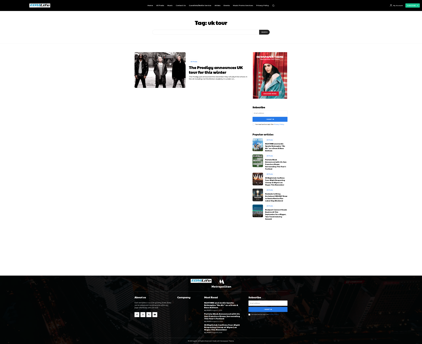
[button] (273, 5)
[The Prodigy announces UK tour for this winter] (160, 70)
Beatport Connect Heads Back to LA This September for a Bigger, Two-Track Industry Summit (276, 214)
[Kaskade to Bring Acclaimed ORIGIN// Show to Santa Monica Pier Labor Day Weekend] (258, 195)
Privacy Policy (279, 124)
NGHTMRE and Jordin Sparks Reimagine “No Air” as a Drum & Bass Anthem (275, 147)
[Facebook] (137, 314)
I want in (270, 119)
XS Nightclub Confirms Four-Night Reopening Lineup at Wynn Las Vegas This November (275, 181)
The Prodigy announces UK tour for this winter (216, 70)
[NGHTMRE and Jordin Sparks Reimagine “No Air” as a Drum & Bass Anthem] (258, 145)
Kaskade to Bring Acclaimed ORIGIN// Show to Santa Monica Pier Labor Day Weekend (276, 197)
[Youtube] (154, 314)
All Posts (194, 61)
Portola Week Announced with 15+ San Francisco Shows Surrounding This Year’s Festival (275, 164)
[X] (148, 314)
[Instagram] (142, 314)
